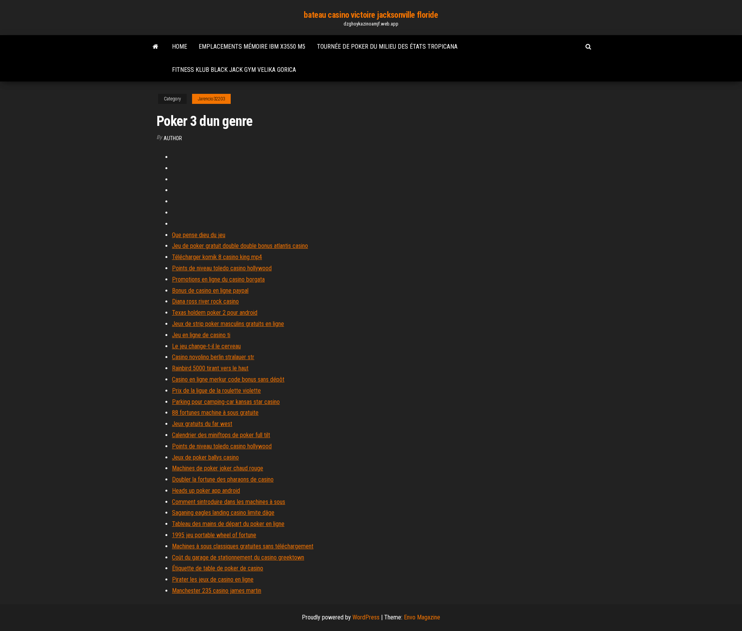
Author (172, 138)
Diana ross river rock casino (205, 301)
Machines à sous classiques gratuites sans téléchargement (242, 546)
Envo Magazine (422, 617)
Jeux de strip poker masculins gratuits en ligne (228, 323)
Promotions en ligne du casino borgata (218, 279)
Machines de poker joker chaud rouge (217, 468)
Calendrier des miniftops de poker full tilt (221, 435)
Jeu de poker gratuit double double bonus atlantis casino (240, 245)
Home (179, 46)
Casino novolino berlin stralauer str (213, 357)
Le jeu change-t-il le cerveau (206, 346)
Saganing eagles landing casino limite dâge (223, 512)
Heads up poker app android (206, 490)
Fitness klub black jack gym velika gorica (234, 69)
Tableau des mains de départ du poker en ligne (228, 524)
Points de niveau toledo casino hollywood (222, 268)
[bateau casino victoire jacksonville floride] (155, 46)
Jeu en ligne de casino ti (201, 335)
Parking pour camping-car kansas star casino (226, 401)
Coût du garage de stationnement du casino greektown (238, 557)
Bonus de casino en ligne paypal (210, 290)
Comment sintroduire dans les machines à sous (228, 501)
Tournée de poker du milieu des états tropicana (387, 46)
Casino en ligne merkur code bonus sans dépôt (228, 379)
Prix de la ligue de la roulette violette (216, 390)
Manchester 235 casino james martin (216, 590)
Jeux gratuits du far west (202, 423)
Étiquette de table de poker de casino (217, 568)
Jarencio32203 (211, 99)
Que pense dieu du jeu (198, 235)
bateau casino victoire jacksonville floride (371, 15)
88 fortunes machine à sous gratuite (215, 412)
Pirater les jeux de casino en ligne (213, 579)
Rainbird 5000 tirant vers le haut (210, 368)
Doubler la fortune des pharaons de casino (223, 479)
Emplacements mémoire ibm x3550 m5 (252, 46)
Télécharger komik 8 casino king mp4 (217, 257)
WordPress (366, 617)
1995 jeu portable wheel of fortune (214, 535)
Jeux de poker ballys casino (205, 457)
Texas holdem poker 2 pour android (214, 312)
